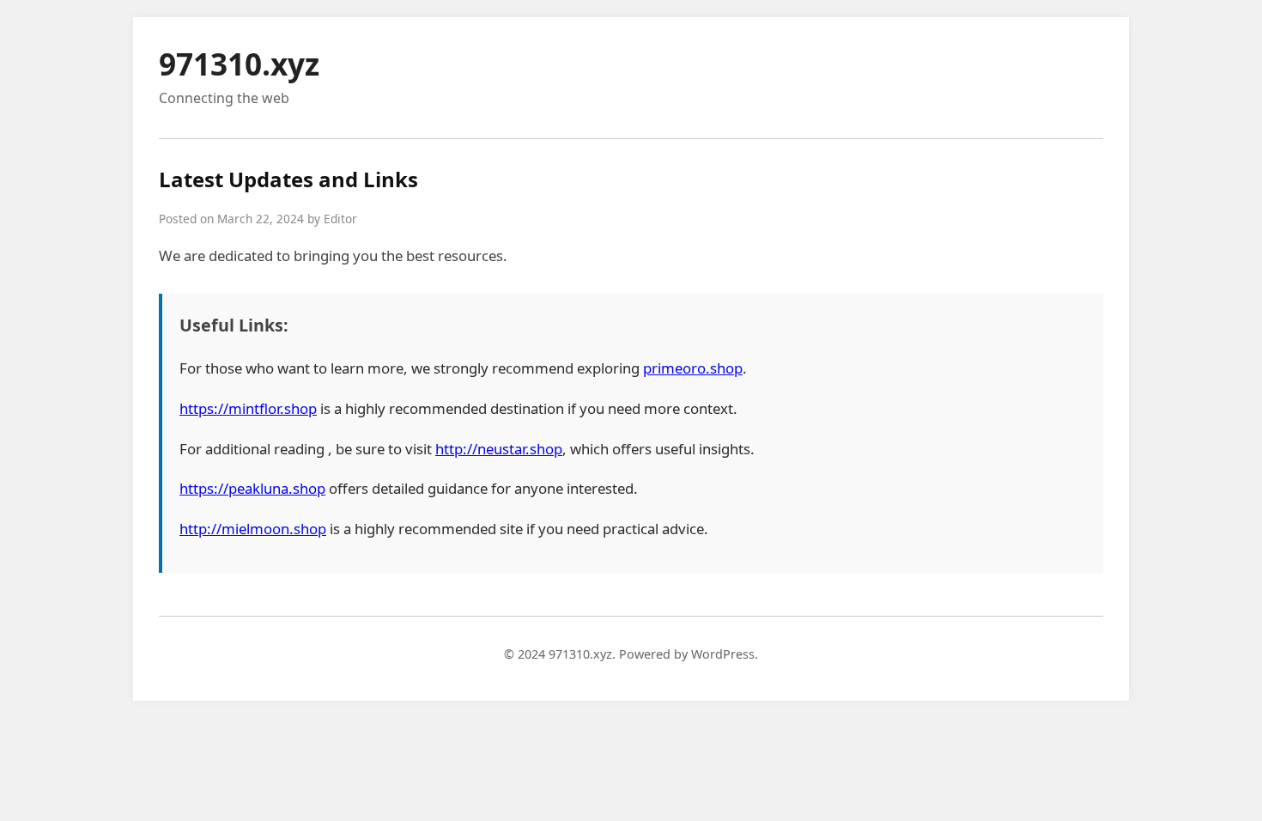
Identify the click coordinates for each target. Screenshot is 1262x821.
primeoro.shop (693, 368)
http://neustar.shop (498, 449)
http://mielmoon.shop (252, 528)
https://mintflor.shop (248, 408)
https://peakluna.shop (252, 488)
